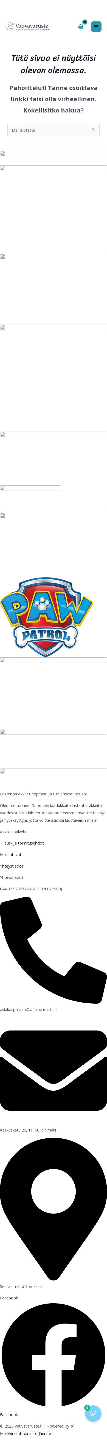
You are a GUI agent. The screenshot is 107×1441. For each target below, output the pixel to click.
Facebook (9, 1414)
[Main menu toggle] (96, 26)
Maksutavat (10, 854)
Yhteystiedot (11, 866)
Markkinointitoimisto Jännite (25, 1433)
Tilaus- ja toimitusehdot (22, 843)
